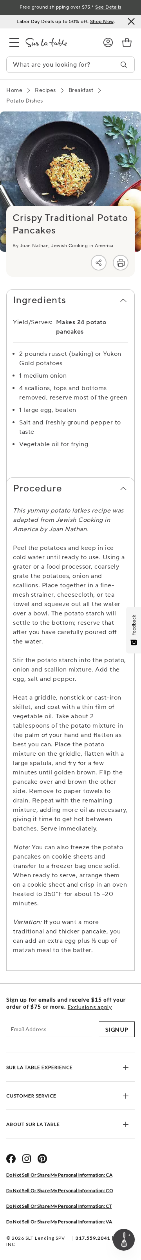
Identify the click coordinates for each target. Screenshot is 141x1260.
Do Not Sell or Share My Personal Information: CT (59, 1206)
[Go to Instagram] (26, 1158)
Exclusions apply (90, 1007)
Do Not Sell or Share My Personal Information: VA (59, 1222)
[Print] (120, 262)
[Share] (99, 262)
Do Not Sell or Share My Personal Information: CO (59, 1190)
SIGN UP (116, 1029)
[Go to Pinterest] (42, 1158)
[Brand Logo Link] (58, 42)
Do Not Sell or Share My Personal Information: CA (59, 1175)
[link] (127, 42)
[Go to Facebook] (11, 1158)
